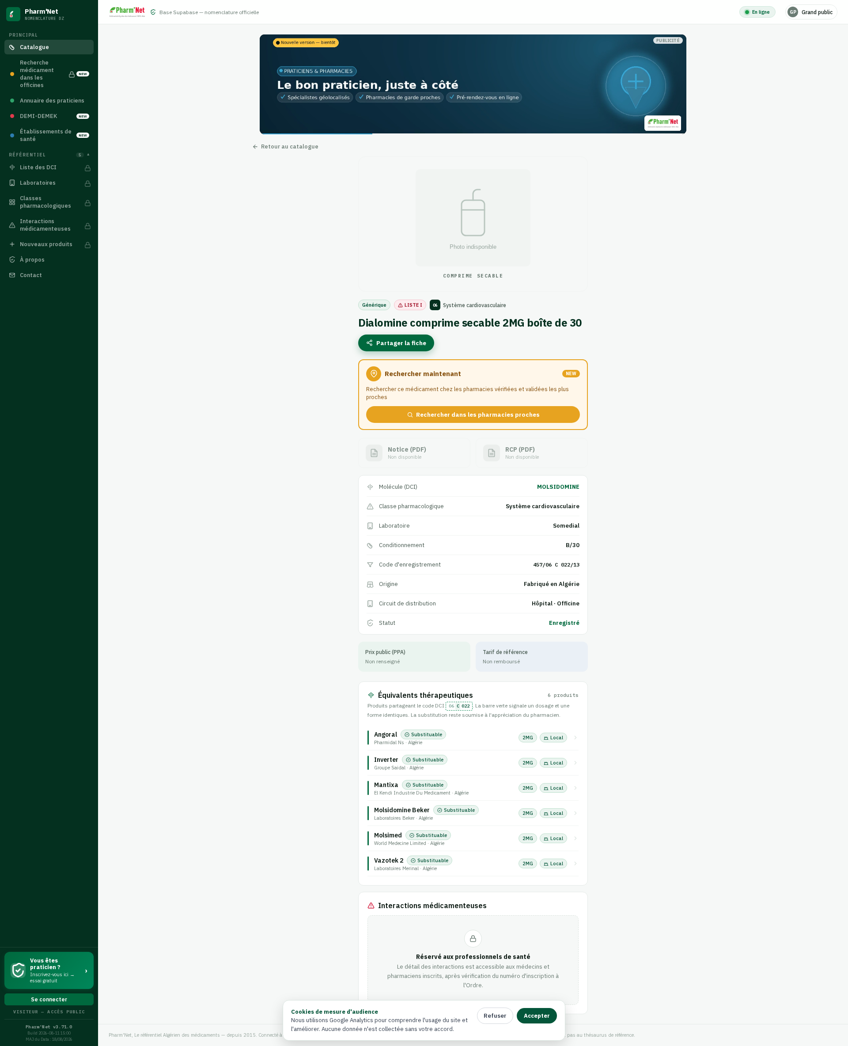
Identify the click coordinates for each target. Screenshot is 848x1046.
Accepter (537, 1015)
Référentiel (49, 155)
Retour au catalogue (289, 146)
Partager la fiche (401, 343)
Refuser (495, 1015)
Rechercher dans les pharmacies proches (478, 414)
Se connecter (49, 999)
